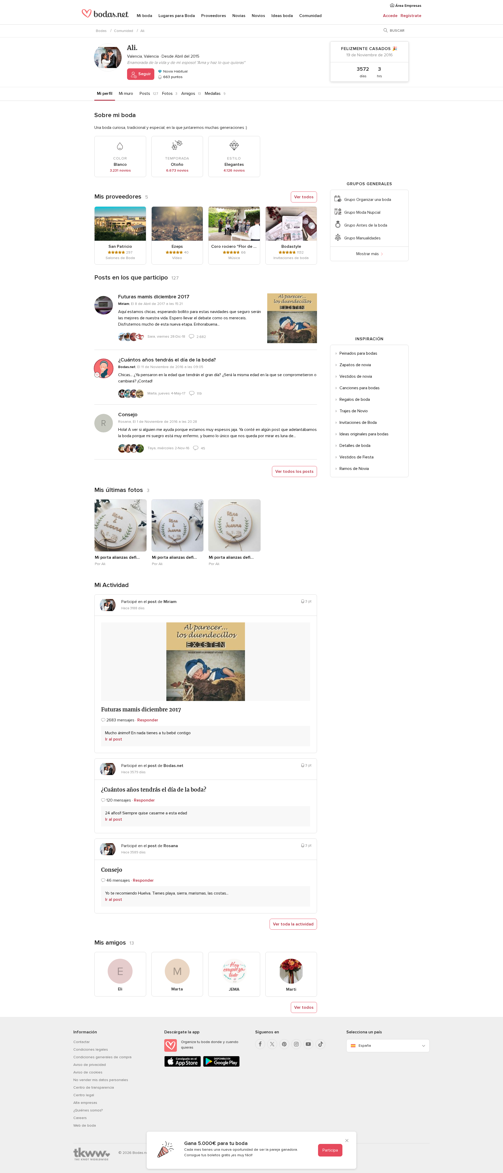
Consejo (128, 415)
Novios (258, 15)
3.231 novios (120, 170)
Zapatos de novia (355, 365)
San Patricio (120, 246)
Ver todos (304, 197)
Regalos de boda (355, 399)
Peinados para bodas (358, 353)
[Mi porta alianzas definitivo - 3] (234, 525)
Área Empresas (407, 5)
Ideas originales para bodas (364, 434)
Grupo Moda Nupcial (362, 212)
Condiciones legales (90, 1049)
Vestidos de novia (356, 376)
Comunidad (310, 15)
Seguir (144, 73)
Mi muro (126, 93)
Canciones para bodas (360, 388)
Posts (145, 93)
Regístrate (411, 15)
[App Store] (182, 1066)
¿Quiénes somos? (88, 1110)
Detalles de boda (355, 445)
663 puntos (172, 77)
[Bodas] (105, 15)
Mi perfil (104, 93)
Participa (330, 1150)
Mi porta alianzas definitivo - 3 (231, 557)
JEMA (234, 989)
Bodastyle (291, 246)
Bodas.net (126, 367)
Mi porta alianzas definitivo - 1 (117, 557)
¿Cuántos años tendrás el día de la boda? (167, 360)
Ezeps (177, 246)
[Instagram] (296, 1044)
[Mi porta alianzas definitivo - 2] (177, 525)
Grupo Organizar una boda (367, 199)
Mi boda (144, 15)
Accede (390, 15)
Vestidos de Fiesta (357, 457)
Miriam (123, 304)
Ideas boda (282, 15)
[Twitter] (272, 1044)
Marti (291, 989)
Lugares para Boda (176, 15)
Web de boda (84, 1125)
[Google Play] (221, 1066)
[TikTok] (320, 1044)
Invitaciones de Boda (358, 422)
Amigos (188, 93)
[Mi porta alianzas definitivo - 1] (120, 525)
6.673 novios (177, 170)
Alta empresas (85, 1102)
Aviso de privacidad (89, 1064)
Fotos (167, 93)
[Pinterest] (284, 1044)
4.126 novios (234, 170)
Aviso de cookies (87, 1072)
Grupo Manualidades (362, 238)
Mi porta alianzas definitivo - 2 (175, 557)
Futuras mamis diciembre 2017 (153, 297)
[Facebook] (260, 1044)
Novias (238, 15)
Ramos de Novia (354, 468)
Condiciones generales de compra (102, 1057)
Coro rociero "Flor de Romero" (234, 246)
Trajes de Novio (354, 411)
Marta (177, 989)
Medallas (213, 93)
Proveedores (213, 15)
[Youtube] (308, 1044)
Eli (120, 989)
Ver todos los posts (294, 471)
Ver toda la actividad (293, 924)
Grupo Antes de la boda (365, 225)
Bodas (101, 31)
